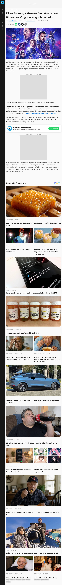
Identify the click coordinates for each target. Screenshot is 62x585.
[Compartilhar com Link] (25, 24)
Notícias (12, 10)
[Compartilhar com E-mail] (22, 24)
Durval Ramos (13, 21)
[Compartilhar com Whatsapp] (16, 24)
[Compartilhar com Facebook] (19, 24)
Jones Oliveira (30, 21)
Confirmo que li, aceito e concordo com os (29, 60)
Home (7, 10)
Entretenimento (19, 10)
